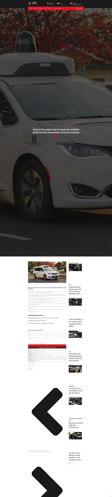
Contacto (50, 8)
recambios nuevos (32, 368)
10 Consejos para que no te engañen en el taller (40, 323)
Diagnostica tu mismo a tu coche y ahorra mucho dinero (43, 318)
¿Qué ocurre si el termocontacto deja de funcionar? (76, 423)
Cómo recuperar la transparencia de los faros (75, 389)
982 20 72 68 (52, 4)
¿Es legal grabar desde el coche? (37, 320)
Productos (41, 8)
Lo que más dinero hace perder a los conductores (75, 456)
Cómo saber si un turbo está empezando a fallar (75, 322)
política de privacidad (39, 343)
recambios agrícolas (32, 361)
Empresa (35, 8)
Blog (45, 8)
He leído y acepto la (36, 343)
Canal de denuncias (57, 8)
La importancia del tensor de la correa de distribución (75, 289)
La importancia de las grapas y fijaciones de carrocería (75, 356)
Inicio (31, 8)
